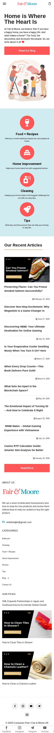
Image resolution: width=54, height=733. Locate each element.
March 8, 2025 (44, 379)
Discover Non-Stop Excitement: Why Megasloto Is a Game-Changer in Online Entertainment (26, 309)
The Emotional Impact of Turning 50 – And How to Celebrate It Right (26, 408)
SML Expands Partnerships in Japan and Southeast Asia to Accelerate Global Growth (24, 603)
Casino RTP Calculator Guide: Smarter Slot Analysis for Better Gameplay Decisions (23, 448)
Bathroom (6, 538)
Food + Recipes (27, 134)
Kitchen (5, 565)
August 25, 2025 (43, 418)
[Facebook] (15, 706)
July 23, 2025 (44, 339)
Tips (27, 220)
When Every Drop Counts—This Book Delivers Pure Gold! (23, 368)
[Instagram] (23, 706)
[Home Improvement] (27, 152)
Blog (4, 578)
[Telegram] (39, 706)
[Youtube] (31, 706)
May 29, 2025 (44, 398)
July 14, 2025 (44, 438)
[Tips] (27, 209)
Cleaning (27, 191)
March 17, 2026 (43, 359)
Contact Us (7, 585)
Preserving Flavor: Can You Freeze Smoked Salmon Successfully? (25, 288)
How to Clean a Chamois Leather (19, 683)
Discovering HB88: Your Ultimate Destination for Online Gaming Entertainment (24, 329)
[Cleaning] (27, 179)
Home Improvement (27, 164)
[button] (4, 4)
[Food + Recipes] (27, 123)
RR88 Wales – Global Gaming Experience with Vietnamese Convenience (22, 428)
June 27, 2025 (44, 319)
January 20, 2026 (42, 458)
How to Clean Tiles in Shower (17, 642)
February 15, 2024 (42, 299)
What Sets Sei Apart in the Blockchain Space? (20, 388)
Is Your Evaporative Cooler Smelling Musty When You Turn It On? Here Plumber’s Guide (26, 349)
